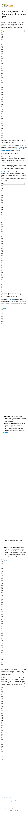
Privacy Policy (8, 808)
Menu (25, 1)
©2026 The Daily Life (14, 810)
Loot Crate (4, 171)
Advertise (21, 808)
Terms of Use (15, 808)
